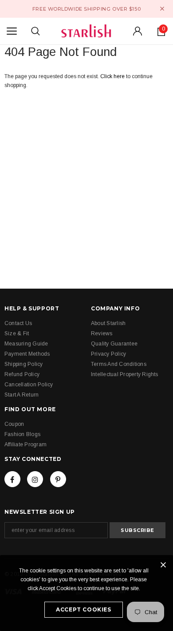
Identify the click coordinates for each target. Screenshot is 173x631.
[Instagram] (35, 479)
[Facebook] (12, 479)
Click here (113, 76)
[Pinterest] (58, 479)
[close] (162, 9)
